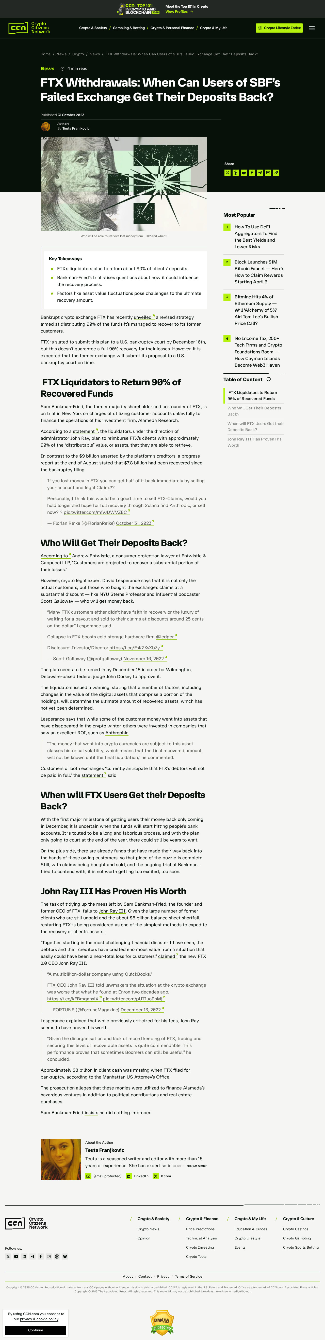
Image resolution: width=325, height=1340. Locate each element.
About (128, 1276)
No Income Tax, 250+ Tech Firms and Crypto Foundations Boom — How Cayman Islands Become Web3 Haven (258, 352)
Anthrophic (116, 733)
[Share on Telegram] (260, 173)
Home (46, 54)
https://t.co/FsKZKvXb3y (134, 648)
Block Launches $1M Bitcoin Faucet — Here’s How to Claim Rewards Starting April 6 (259, 272)
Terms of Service (188, 1276)
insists (91, 1112)
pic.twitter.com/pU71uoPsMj (132, 999)
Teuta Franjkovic (76, 128)
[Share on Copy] (276, 173)
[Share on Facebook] (252, 173)
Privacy (163, 1276)
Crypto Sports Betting (301, 1247)
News (61, 54)
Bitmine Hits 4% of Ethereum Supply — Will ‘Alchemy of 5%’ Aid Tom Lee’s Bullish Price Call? (256, 310)
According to (54, 556)
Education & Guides (251, 1229)
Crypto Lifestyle (248, 1238)
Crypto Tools (196, 1256)
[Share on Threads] (236, 173)
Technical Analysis (201, 1238)
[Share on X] (227, 173)
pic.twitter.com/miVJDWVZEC (95, 512)
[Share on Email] (268, 173)
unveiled (143, 317)
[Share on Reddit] (244, 173)
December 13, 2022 (141, 1010)
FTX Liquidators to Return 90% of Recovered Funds (252, 395)
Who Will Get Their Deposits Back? (254, 411)
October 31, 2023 (133, 523)
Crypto (78, 54)
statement (84, 431)
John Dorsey (119, 676)
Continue (35, 1330)
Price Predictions (200, 1229)
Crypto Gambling (297, 1238)
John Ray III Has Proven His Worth (255, 442)
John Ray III (112, 911)
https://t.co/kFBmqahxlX (73, 999)
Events (240, 1247)
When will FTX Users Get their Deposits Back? (256, 426)
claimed (166, 956)
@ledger (165, 637)
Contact (145, 1276)
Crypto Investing (200, 1247)
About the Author (99, 1142)
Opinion (144, 1238)
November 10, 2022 (143, 658)
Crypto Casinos (295, 1229)
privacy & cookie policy (39, 1319)
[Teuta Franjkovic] (61, 1159)
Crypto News (148, 1229)
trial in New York (64, 413)
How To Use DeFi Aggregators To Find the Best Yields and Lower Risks (256, 237)
